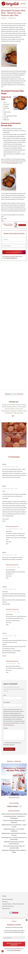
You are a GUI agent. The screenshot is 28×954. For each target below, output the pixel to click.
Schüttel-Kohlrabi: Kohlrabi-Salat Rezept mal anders (14, 814)
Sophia (4, 464)
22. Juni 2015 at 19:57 (7, 589)
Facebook (14, 394)
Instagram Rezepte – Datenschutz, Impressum (13, 904)
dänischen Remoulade (12, 162)
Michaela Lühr (13, 18)
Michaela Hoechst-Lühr (12, 526)
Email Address (6, 702)
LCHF (9, 197)
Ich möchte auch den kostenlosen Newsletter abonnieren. (12, 743)
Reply (17, 466)
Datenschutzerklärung (11, 258)
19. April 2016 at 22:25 (11, 663)
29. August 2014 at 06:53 (7, 488)
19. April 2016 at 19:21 (7, 635)
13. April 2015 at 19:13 (7, 554)
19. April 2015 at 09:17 (11, 567)
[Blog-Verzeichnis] (14, 913)
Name (4, 695)
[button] (23, 3)
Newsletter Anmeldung (7, 906)
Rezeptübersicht (6, 908)
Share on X (8, 394)
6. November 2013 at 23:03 (8, 466)
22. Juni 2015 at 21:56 (11, 611)
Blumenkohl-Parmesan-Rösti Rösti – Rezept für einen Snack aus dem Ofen (13, 13)
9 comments (3, 18)
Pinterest (21, 394)
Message (5, 728)
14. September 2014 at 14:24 (12, 528)
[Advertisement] (14, 324)
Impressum (5, 901)
